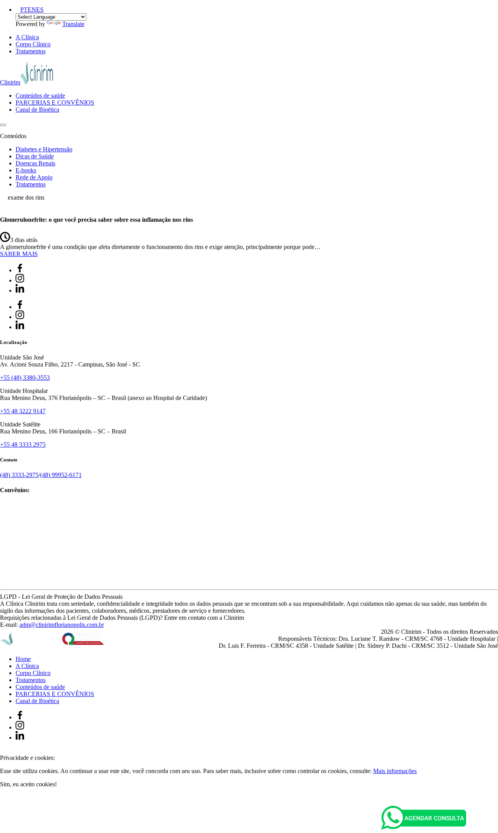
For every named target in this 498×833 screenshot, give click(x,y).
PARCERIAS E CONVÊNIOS (55, 102)
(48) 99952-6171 (61, 475)
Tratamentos (31, 51)
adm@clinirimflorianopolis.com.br (61, 624)
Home (23, 659)
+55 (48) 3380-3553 (25, 377)
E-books (26, 170)
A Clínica (27, 37)
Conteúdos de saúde (40, 95)
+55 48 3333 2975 (23, 444)
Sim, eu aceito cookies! (28, 784)
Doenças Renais (35, 163)
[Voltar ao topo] (3, 750)
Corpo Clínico (33, 44)
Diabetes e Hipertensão (44, 149)
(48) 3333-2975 (19, 475)
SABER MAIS (19, 254)
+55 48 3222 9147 (23, 411)
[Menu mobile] (3, 125)
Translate (73, 24)
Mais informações (395, 771)
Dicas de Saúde (35, 156)
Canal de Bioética (37, 109)
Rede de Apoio (34, 177)
